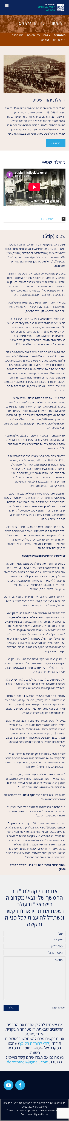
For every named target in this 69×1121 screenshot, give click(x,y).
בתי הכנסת (33, 35)
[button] (34, 219)
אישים (46, 35)
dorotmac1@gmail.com (27, 1062)
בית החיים (17, 35)
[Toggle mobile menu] (7, 5)
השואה (45, 40)
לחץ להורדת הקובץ (34, 1043)
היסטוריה (59, 35)
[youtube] (8, 1085)
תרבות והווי (59, 40)
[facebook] (20, 1085)
